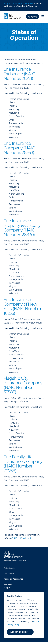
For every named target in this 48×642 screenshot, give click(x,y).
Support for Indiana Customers (18, 3)
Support (7, 587)
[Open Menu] (42, 16)
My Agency (32, 17)
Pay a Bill (8, 584)
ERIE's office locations (23, 538)
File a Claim (9, 573)
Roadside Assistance (13, 579)
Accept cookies (19, 632)
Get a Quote (9, 568)
